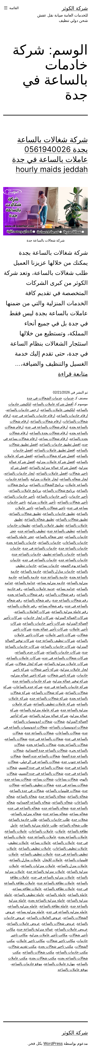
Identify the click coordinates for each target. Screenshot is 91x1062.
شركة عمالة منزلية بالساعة (48, 715)
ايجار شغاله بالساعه (74, 479)
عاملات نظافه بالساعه (59, 888)
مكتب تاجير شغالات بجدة (56, 946)
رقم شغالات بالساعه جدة (70, 600)
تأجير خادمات (78, 496)
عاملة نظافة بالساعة (54, 906)
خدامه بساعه (66, 589)
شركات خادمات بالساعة (58, 646)
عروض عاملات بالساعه (71, 929)
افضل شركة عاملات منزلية (56, 462)
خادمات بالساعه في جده (40, 560)
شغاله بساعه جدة (55, 814)
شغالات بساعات (66, 779)
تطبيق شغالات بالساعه (72, 519)
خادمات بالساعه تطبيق (59, 554)
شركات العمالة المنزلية (71, 617)
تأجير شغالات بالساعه (73, 502)
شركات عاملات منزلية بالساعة (66, 663)
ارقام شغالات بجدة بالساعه (49, 433)
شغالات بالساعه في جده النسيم (41, 773)
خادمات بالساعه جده (73, 560)
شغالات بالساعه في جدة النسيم (41, 767)
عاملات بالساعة (16, 831)
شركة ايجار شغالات (29, 663)
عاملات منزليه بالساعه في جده (53, 877)
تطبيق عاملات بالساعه (48, 525)
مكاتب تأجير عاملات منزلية (49, 935)
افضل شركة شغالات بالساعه (54, 456)
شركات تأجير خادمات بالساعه (44, 623)
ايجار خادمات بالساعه (19, 473)
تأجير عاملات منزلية (42, 502)
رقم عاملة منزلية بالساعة (70, 611)
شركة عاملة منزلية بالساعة (39, 710)
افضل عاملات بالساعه (52, 473)
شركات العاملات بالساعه (32, 611)
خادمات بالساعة (49, 542)
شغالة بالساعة (78, 796)
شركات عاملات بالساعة (23, 658)
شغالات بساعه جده (18, 779)
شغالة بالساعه (27, 796)
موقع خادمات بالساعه (26, 964)
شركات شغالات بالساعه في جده (65, 658)
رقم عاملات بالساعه (22, 606)
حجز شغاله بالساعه (49, 537)
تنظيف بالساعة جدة (61, 531)
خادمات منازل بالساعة (59, 571)
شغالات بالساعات (68, 733)
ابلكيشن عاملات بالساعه (58, 410)
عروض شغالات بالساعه (58, 923)
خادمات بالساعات (75, 542)
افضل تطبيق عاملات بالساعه (54, 450)
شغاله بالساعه (62, 802)
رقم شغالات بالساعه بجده (26, 594)
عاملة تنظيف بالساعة (29, 894)
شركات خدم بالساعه (29, 652)
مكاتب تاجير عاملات (31, 940)
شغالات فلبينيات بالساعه (63, 790)
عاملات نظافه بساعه (27, 888)
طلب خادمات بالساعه (54, 819)
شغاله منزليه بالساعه (26, 814)
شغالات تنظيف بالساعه (37, 785)
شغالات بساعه (43, 779)
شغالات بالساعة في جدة (46, 739)
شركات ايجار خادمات (38, 617)
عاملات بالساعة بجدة (73, 837)
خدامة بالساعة (25, 583)
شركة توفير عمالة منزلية (70, 681)
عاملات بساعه (41, 842)
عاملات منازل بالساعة (25, 860)
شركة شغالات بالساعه (47, 692)
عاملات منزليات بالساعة (38, 866)
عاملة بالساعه (56, 894)
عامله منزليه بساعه (31, 912)
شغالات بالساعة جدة (39, 733)
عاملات (60, 831)
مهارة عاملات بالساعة (59, 964)
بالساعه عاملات (77, 485)
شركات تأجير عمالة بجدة (50, 629)
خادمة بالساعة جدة (54, 577)
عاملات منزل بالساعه (72, 866)
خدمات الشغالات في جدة (44, 398)
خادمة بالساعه (29, 577)
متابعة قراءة (73, 374)
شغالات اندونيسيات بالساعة (33, 721)
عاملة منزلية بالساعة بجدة (46, 900)
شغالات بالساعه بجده (41, 744)
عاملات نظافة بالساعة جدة (56, 883)
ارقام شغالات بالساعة (45, 421)
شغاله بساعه (79, 814)
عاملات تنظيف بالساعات (70, 848)
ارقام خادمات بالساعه (72, 415)
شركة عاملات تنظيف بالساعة (54, 704)
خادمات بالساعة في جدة (40, 548)
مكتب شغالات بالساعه (38, 952)
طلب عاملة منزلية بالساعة (39, 825)
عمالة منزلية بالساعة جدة (35, 929)
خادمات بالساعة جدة (73, 548)
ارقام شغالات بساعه (53, 438)
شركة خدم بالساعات (28, 687)
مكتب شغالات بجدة (42, 958)
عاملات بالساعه (64, 842)
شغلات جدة (80, 819)
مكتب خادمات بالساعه (72, 952)
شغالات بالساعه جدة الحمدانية (47, 750)
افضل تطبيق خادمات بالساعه (60, 444)
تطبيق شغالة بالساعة (39, 519)
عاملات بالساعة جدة (42, 837)
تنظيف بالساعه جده (32, 531)
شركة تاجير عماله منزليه (28, 675)
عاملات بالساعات (41, 831)
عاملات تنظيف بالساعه (37, 854)
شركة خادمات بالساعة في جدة (66, 687)
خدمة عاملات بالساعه (39, 589)
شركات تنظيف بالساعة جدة (55, 640)
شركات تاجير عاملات (60, 635)
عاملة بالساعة (78, 894)
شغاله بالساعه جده (55, 808)
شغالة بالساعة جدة (52, 796)
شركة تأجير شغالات (44, 669)
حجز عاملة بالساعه (20, 537)
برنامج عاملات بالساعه (25, 490)
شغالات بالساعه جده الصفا (41, 756)
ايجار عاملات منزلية (44, 479)
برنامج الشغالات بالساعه (47, 485)
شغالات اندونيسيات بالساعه (68, 727)
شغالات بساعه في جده (72, 785)
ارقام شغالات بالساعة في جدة (46, 427)
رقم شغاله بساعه (51, 606)
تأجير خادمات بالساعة (52, 496)
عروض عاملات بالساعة (23, 923)
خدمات (69, 398)
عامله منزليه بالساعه (23, 906)
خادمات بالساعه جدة (26, 554)
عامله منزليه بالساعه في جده (67, 912)
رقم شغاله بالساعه (37, 600)
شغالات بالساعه (16, 739)
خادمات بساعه (49, 565)
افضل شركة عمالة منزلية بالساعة (53, 467)
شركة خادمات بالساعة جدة (32, 681)
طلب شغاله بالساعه (73, 825)
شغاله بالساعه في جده (24, 808)
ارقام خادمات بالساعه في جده (33, 415)
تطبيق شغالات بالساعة (25, 513)
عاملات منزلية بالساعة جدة (46, 871)
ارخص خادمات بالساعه (22, 410)
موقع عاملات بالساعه (73, 969)
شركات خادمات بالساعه (63, 652)
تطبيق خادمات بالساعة (59, 513)
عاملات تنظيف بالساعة (35, 848)
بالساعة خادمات (17, 479)
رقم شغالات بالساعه (60, 594)
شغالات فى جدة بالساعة (27, 790)
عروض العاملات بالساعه (44, 917)
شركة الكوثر (75, 8)
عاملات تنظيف (18, 842)
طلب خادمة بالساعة (23, 819)
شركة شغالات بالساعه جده (49, 698)
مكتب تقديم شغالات (23, 946)
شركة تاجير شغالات (61, 675)
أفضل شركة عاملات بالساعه (53, 404)
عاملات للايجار (53, 860)
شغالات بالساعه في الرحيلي (40, 762)
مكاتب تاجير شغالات (61, 940)
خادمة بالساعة (31, 571)
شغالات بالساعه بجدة (73, 744)
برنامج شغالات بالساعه (59, 490)
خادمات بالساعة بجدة (21, 542)
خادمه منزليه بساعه (51, 583)
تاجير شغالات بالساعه (50, 508)
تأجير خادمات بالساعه (19, 496)
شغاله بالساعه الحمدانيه (33, 802)
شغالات (59, 721)
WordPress (53, 1043)
